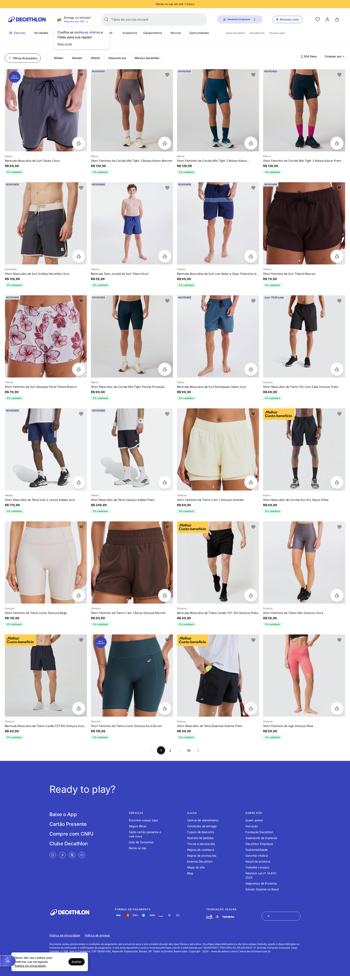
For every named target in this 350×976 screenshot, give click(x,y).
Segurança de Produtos (261, 883)
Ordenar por (333, 56)
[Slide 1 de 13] (132, 110)
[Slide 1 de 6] (46, 110)
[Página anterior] (152, 750)
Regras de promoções (201, 855)
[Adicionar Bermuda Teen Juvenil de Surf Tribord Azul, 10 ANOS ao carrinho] (164, 256)
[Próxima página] (198, 750)
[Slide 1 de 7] (46, 223)
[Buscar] (106, 19)
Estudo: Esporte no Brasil (262, 889)
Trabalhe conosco (257, 867)
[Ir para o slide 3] (50, 147)
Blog (190, 873)
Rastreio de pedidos (200, 838)
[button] (8, 960)
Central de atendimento (203, 820)
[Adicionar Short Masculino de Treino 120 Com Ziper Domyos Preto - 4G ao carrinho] (337, 369)
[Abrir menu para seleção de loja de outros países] (281, 916)
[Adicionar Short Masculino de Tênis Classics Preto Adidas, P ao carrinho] (164, 482)
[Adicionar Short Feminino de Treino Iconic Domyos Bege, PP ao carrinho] (78, 595)
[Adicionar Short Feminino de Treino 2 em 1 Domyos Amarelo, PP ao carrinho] (250, 482)
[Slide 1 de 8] (46, 336)
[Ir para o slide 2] (46, 147)
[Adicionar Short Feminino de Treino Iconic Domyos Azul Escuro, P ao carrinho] (164, 708)
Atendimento (257, 33)
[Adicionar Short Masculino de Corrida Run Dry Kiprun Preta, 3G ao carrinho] (337, 482)
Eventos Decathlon (199, 861)
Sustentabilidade (256, 849)
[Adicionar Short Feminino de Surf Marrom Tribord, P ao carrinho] (337, 256)
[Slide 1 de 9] (132, 223)
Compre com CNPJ (71, 834)
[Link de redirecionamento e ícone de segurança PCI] (217, 916)
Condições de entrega (202, 826)
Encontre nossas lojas (143, 820)
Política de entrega (97, 935)
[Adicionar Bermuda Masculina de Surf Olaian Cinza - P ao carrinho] (78, 143)
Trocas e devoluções (201, 844)
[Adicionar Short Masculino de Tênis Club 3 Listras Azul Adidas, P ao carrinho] (78, 482)
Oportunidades (199, 33)
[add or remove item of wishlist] (81, 74)
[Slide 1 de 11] (218, 223)
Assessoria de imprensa (261, 838)
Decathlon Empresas (259, 844)
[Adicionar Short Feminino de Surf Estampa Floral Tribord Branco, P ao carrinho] (78, 369)
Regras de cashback (200, 849)
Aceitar (76, 961)
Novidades (41, 33)
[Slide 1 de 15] (304, 110)
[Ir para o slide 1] (41, 147)
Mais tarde (65, 44)
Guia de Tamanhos (141, 842)
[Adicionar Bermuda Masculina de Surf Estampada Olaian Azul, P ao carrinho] (250, 369)
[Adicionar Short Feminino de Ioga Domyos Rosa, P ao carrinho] (337, 708)
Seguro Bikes (137, 826)
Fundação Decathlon (259, 832)
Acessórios (130, 33)
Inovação (251, 826)
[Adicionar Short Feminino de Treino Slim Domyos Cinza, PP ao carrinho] (337, 595)
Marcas (176, 33)
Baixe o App (63, 814)
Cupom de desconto (200, 832)
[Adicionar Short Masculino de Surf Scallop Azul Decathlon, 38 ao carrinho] (78, 256)
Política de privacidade (64, 935)
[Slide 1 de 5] (304, 223)
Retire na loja (137, 848)
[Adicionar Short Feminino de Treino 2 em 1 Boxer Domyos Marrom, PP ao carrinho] (164, 595)
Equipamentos (152, 33)
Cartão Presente (68, 824)
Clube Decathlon (235, 33)
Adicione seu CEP (74, 21)
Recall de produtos (257, 861)
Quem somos (254, 820)
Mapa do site (196, 867)
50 (189, 750)
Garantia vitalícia (256, 855)
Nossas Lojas (277, 33)
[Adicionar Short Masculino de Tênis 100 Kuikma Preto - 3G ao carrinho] (250, 708)
